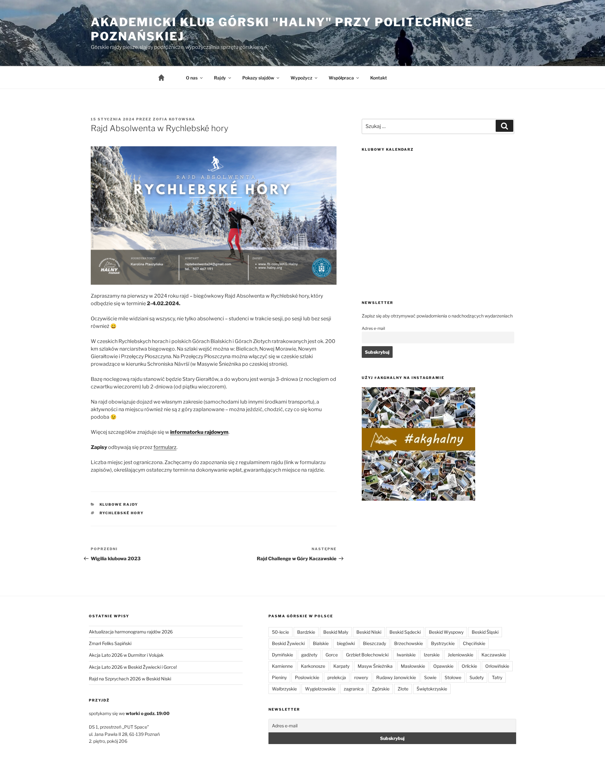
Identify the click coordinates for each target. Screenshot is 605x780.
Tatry (497, 677)
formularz (164, 447)
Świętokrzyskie (432, 688)
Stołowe (453, 677)
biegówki (346, 643)
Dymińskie (282, 654)
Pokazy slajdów (258, 77)
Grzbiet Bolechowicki (367, 654)
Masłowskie (413, 666)
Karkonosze (313, 666)
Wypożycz (301, 77)
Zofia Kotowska (174, 119)
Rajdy (220, 77)
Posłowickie (307, 677)
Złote (403, 688)
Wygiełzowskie (320, 688)
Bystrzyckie (443, 643)
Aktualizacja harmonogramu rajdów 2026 (131, 631)
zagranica (354, 688)
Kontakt (378, 77)
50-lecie (280, 632)
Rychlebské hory (122, 513)
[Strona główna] (166, 77)
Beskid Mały (335, 632)
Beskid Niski (368, 632)
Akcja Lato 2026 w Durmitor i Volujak (126, 655)
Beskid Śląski (485, 632)
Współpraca (341, 77)
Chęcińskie (474, 643)
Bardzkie (306, 632)
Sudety (477, 677)
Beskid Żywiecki (288, 643)
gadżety (309, 654)
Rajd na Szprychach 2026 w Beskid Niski (130, 678)
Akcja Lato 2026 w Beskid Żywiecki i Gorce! (133, 667)
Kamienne (282, 666)
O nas (192, 77)
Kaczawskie (493, 654)
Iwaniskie (406, 654)
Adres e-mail (373, 328)
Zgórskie (380, 688)
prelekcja (336, 677)
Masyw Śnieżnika (375, 666)
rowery (361, 677)
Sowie (430, 677)
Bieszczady (374, 643)
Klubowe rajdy (119, 504)
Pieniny (279, 677)
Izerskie (432, 654)
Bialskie (321, 643)
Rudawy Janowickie (396, 677)
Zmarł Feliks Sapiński (110, 643)
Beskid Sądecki (405, 632)
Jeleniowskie (460, 654)
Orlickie (469, 666)
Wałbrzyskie (284, 688)
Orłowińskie (497, 666)
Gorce (332, 654)
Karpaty (341, 666)
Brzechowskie (408, 643)
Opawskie (443, 666)
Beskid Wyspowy (446, 632)
